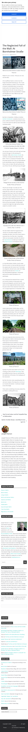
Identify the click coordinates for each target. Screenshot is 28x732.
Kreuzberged (4, 683)
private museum (8, 241)
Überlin (3, 701)
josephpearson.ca (16, 557)
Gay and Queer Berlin (6, 507)
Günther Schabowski (7, 119)
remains (17, 270)
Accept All (14, 14)
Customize (14, 18)
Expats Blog (4, 675)
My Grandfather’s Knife (6, 533)
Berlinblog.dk (4, 630)
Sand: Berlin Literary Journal (8, 690)
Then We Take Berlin (6, 698)
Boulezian (3, 668)
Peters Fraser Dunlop (16, 553)
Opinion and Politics (6, 499)
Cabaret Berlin (4, 671)
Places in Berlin (5, 490)
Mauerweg (18, 371)
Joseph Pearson (7, 54)
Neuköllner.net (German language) (9, 686)
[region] (14, 12)
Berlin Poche (4, 666)
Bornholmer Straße (16, 155)
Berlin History (4, 492)
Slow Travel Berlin (5, 694)
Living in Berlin (4, 495)
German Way (4, 677)
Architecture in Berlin (6, 662)
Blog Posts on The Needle (7, 511)
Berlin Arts (3, 502)
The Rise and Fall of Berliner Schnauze (14, 636)
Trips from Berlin (5, 509)
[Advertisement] (14, 34)
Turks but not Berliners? (16, 639)
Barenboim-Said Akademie (9, 548)
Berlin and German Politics (7, 497)
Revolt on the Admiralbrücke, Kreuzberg (14, 634)
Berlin (7, 528)
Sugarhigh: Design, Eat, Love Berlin (9, 696)
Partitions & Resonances (7, 646)
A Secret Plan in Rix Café (20, 646)
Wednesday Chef (5, 703)
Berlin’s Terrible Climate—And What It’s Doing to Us (13, 421)
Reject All (14, 22)
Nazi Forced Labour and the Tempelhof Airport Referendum (15, 415)
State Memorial (8, 239)
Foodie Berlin (4, 504)
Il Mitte (3, 681)
